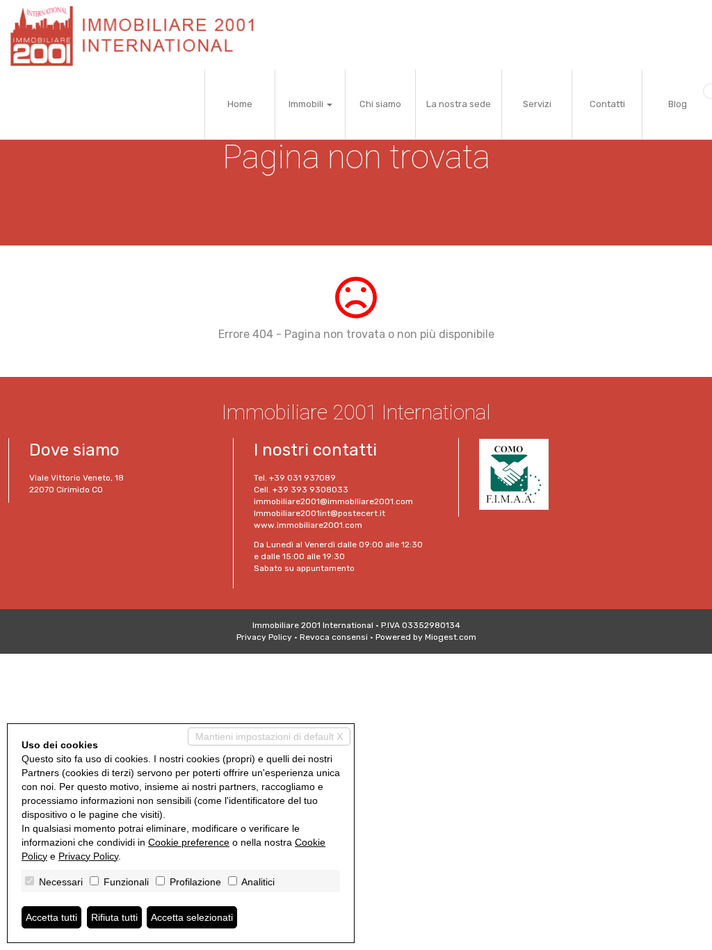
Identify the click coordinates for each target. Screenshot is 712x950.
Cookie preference (188, 842)
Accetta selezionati (192, 917)
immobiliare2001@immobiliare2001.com (333, 501)
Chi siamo (380, 104)
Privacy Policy (264, 637)
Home (239, 104)
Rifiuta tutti (114, 917)
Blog (677, 104)
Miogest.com (450, 637)
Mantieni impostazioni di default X (269, 736)
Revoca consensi (334, 637)
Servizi (537, 104)
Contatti (607, 104)
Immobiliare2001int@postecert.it (319, 513)
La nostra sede (458, 104)
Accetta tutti (51, 917)
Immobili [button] (307, 104)
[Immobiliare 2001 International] (137, 35)
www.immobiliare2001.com (308, 525)
